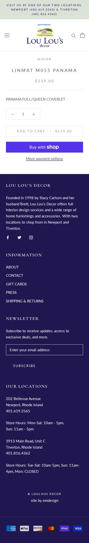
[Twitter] (19, 237)
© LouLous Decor (45, 493)
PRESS (11, 292)
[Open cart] (82, 35)
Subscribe (24, 366)
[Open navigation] (6, 35)
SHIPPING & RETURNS (25, 301)
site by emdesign (44, 500)
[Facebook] (8, 237)
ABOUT (12, 267)
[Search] (73, 35)
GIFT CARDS (16, 284)
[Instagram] (31, 237)
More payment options (44, 158)
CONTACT (14, 275)
